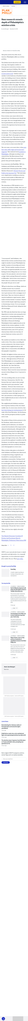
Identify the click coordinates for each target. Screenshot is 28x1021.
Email (13, 545)
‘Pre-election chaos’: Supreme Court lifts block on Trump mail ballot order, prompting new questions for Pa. (13, 741)
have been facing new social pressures (12, 410)
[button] (3, 1018)
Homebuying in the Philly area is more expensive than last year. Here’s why (18, 615)
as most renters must (7, 73)
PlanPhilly (13, 569)
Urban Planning (6, 6)
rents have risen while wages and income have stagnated (14, 150)
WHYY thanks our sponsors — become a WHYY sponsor (14, 695)
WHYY (5, 2)
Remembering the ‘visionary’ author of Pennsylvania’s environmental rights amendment (11, 726)
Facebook (8, 545)
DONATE (17, 2)
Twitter (10, 545)
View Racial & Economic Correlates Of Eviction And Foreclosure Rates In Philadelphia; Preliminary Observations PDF (14, 538)
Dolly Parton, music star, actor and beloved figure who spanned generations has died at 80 (14, 734)
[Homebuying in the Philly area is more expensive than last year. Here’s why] (5, 615)
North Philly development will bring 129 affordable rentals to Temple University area (18, 589)
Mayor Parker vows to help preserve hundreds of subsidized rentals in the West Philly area (18, 640)
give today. (20, 558)
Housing (13, 6)
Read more (6, 669)
